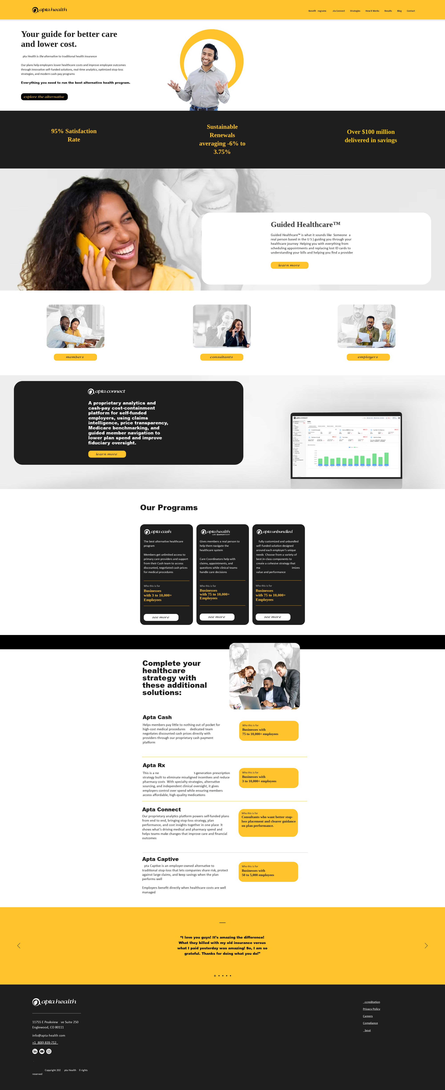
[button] (317, 9)
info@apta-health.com (48, 1035)
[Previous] (18, 946)
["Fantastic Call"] (226, 975)
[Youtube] (41, 1051)
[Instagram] (48, 1051)
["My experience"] (222, 975)
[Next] (426, 946)
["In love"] (230, 975)
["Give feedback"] (219, 976)
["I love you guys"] (214, 975)
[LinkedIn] (35, 1051)
